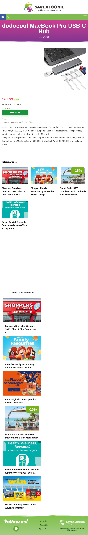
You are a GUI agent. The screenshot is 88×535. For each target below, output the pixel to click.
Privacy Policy (44, 529)
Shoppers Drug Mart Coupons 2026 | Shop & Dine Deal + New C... (13, 191)
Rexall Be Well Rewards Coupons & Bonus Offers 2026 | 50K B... (14, 225)
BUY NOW (15, 112)
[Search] (8, 17)
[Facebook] (16, 529)
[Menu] (85, 17)
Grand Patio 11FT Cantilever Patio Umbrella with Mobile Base (73, 191)
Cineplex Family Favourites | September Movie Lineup (43, 191)
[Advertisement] (23, 64)
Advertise (44, 521)
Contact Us (44, 525)
